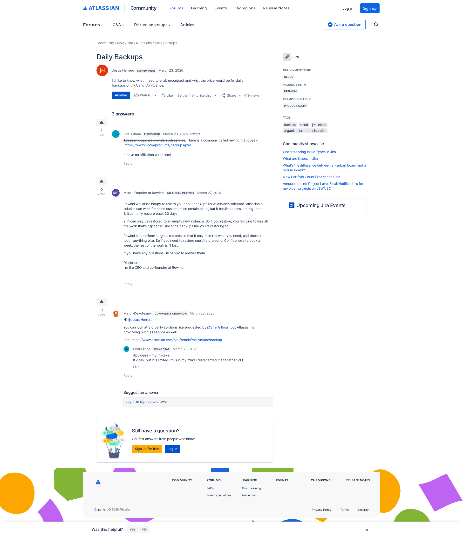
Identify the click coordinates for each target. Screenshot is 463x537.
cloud (304, 125)
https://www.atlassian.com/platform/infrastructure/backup (176, 340)
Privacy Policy (321, 509)
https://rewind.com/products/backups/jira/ (157, 145)
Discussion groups (151, 24)
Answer (121, 95)
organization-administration (305, 130)
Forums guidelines (219, 495)
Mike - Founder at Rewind (143, 193)
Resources (248, 495)
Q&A (117, 24)
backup (290, 125)
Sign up (370, 8)
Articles (187, 24)
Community (143, 7)
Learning (199, 7)
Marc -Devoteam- (137, 313)
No (144, 529)
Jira (130, 43)
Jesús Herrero (123, 70)
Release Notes (276, 7)
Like (136, 367)
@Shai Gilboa (217, 327)
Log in (348, 8)
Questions (143, 43)
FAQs (210, 488)
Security (363, 509)
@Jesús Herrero (140, 319)
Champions (245, 7)
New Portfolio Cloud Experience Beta (311, 177)
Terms (344, 509)
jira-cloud (319, 125)
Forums (176, 7)
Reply (127, 163)
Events (221, 7)
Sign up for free (147, 449)
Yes (132, 529)
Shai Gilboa (132, 134)
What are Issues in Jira (300, 158)
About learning (251, 488)
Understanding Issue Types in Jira (309, 152)
